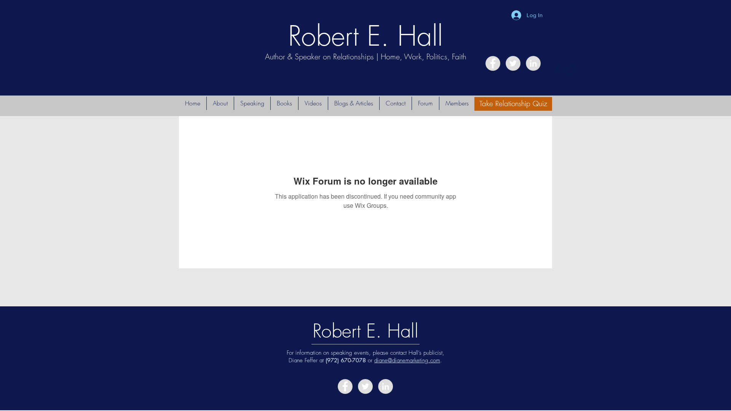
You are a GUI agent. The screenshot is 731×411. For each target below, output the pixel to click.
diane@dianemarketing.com (407, 360)
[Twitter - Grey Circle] (513, 63)
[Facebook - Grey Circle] (492, 63)
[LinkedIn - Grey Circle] (533, 63)
